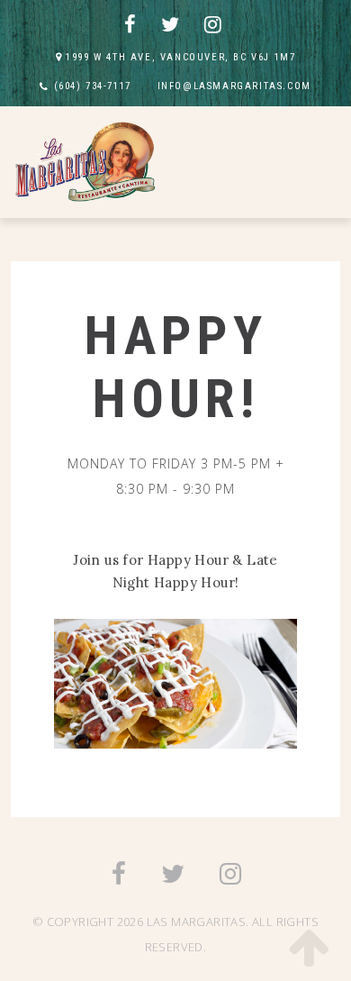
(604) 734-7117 (92, 86)
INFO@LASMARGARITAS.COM (234, 86)
